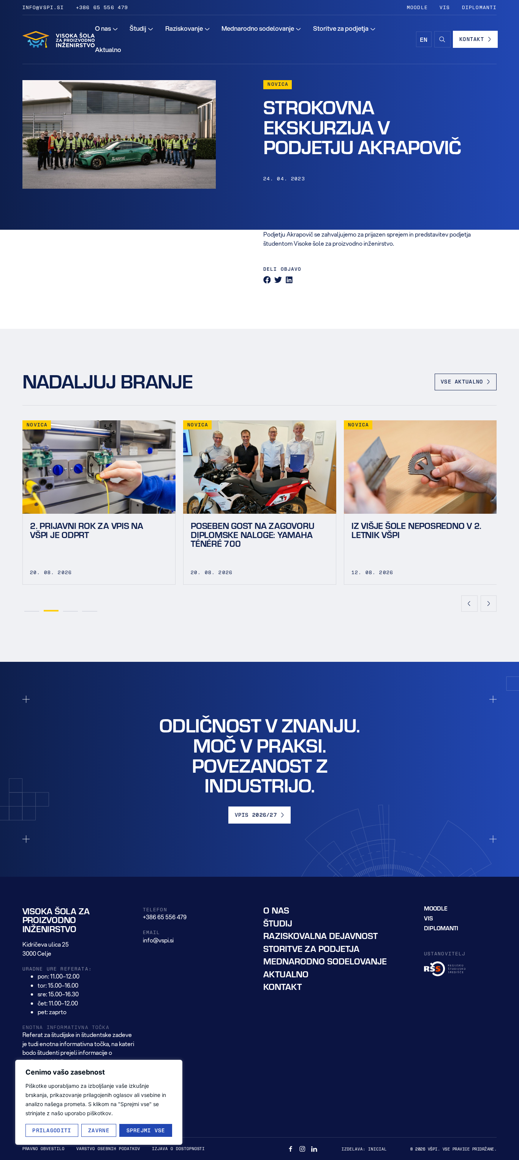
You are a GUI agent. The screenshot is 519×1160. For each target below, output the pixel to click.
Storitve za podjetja (311, 948)
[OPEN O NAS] (115, 28)
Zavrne (98, 1130)
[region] (98, 1102)
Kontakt (282, 986)
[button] (267, 280)
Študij (277, 922)
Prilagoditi (51, 1130)
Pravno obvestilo (43, 1148)
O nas (276, 910)
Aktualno (286, 973)
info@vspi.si (43, 7)
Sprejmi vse (146, 1130)
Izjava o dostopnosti (178, 1148)
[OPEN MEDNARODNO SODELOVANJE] (298, 28)
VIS (445, 7)
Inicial (377, 1148)
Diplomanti (479, 7)
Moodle (417, 7)
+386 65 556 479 (102, 7)
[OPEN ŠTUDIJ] (150, 28)
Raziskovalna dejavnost (320, 935)
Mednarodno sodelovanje (325, 961)
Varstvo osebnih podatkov (108, 1148)
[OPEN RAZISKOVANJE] (207, 28)
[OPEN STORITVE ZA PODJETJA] (372, 28)
